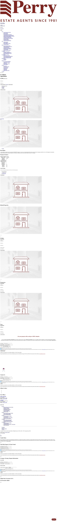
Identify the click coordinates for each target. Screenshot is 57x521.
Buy (2, 31)
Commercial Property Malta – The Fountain (9, 424)
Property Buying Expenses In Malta (8, 407)
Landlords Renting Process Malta (8, 421)
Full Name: (2, 343)
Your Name (1, 446)
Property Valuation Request (7, 414)
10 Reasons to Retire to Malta (7, 37)
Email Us (1, 27)
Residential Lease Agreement (7, 48)
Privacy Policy (44, 349)
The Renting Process (6, 47)
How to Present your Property (8, 53)
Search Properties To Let (7, 45)
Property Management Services (8, 46)
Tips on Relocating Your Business (8, 56)
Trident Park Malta (6, 423)
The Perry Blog (6, 67)
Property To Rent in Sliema (7, 418)
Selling (3, 412)
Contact (3, 71)
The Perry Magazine (6, 66)
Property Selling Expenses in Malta (8, 413)
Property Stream (7, 432)
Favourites (2, 28)
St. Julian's (1, 400)
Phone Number (2, 378)
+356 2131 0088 (2, 25)
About (3, 65)
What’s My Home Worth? (7, 50)
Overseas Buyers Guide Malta (8, 34)
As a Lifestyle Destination (7, 61)
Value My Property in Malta (7, 40)
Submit (1, 383)
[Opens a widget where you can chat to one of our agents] (54, 520)
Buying (3, 406)
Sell (2, 41)
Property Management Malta (7, 420)
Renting (3, 415)
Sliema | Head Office (3, 396)
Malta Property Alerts (6, 70)
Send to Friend (10, 84)
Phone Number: (2, 345)
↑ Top (0, 435)
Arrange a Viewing (3, 89)
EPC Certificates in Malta (7, 43)
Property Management (7, 51)
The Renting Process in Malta (7, 416)
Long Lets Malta (6, 49)
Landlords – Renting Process (7, 52)
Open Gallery (2, 118)
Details (3, 148)
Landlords (5, 59)
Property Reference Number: (4, 467)
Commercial (3, 54)
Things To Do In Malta (7, 62)
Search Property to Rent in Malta (8, 417)
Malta (3, 60)
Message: (1, 347)
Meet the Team (6, 68)
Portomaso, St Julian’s (6, 408)
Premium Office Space (7, 55)
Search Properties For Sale (7, 32)
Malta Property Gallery (7, 63)
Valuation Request (6, 44)
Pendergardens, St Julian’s (7, 409)
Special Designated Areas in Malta (8, 38)
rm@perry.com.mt (4, 173)
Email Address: (2, 344)
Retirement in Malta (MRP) (7, 36)
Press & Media (6, 64)
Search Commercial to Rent (7, 57)
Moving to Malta (6, 411)
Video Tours (5, 69)
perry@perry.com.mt (42, 353)
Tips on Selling (6, 42)
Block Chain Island (6, 425)
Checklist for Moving (6, 39)
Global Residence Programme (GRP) (8, 35)
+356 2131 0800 (2, 23)
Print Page (7, 84)
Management (3, 58)
